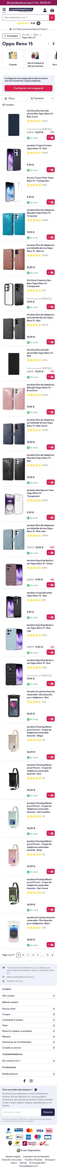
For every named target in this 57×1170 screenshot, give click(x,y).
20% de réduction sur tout (19, 2)
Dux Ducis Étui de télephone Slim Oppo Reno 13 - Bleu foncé (40, 113)
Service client (9, 1008)
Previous (49, 44)
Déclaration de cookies (12, 1160)
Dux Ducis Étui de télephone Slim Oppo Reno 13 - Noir (40, 353)
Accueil (25, 34)
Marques (6, 1036)
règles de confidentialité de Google (40, 1119)
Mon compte (45, 10)
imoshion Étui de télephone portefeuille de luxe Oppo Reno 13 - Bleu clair (40, 528)
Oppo (36, 34)
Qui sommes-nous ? (11, 1060)
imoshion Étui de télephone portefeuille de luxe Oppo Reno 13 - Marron (40, 248)
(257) (44, 568)
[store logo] (21, 10)
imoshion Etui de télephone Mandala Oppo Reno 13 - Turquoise (40, 213)
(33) (44, 702)
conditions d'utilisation (18, 1121)
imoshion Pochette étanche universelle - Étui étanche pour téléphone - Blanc (41, 920)
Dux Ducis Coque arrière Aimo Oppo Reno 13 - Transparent (39, 283)
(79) (44, 600)
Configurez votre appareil (28, 88)
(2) (43, 740)
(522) (44, 185)
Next (53, 44)
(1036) (45, 500)
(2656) (45, 220)
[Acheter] (51, 137)
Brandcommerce (10, 1074)
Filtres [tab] (11, 98)
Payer (5, 1025)
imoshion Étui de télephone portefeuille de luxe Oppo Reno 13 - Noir (40, 317)
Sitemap (23, 1163)
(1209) (45, 153)
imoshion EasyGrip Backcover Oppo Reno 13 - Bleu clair (40, 628)
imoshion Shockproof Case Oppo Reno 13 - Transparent (40, 493)
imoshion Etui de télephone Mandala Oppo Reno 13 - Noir (40, 458)
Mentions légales (13, 1156)
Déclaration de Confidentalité (16, 1042)
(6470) (45, 255)
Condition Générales (34, 1160)
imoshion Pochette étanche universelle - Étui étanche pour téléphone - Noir (41, 694)
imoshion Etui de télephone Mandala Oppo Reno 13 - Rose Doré (40, 387)
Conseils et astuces (11, 1047)
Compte (6, 1014)
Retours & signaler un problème (17, 1031)
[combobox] (28, 18)
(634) (44, 121)
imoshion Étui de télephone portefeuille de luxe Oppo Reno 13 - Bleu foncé (40, 423)
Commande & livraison (12, 1020)
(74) (44, 290)
